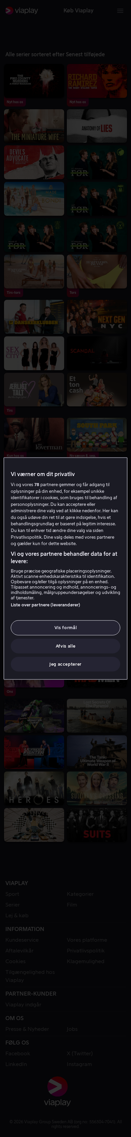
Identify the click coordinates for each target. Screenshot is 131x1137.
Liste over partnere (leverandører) (45, 605)
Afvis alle (66, 646)
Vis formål (65, 627)
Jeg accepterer (65, 664)
